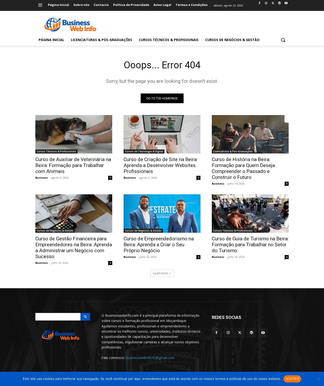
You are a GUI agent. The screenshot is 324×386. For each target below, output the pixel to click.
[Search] (85, 317)
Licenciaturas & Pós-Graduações (233, 151)
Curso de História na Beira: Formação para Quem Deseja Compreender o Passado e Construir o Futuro (243, 168)
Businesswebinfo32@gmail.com (150, 357)
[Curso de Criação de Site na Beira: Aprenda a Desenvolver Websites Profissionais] (162, 134)
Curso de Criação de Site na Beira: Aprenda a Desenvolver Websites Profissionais (161, 165)
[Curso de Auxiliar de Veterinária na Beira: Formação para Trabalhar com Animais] (73, 134)
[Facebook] (259, 3)
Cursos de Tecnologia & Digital (144, 151)
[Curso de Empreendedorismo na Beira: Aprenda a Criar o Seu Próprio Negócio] (162, 213)
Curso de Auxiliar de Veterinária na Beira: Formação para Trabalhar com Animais (73, 165)
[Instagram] (266, 3)
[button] (283, 40)
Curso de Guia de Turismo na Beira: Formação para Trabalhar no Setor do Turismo (250, 244)
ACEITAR (292, 379)
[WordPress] (279, 3)
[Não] (318, 379)
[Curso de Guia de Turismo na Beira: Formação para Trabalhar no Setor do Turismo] (250, 213)
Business (41, 177)
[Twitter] (273, 3)
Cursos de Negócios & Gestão (55, 230)
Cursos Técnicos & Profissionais (56, 151)
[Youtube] (286, 3)
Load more (160, 273)
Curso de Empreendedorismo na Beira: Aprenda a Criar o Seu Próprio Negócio (159, 244)
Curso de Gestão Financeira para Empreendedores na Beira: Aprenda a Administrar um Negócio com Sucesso (73, 247)
